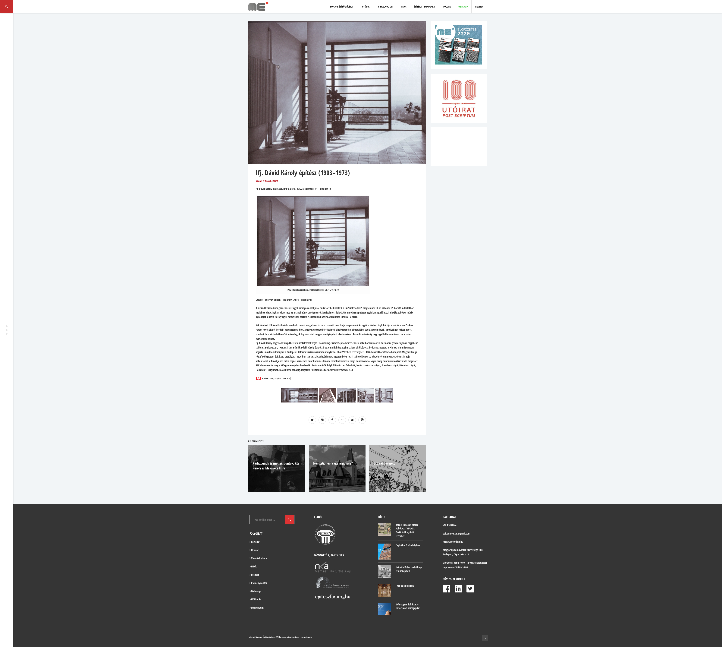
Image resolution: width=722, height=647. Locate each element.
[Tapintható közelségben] (384, 552)
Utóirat (366, 6)
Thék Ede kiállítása (405, 586)
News (404, 6)
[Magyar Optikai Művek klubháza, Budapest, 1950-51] (346, 395)
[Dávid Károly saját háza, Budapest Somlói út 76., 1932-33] (290, 395)
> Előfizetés (255, 599)
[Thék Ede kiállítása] (384, 590)
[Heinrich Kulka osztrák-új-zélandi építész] (384, 571)
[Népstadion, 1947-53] (308, 395)
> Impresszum (257, 607)
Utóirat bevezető (384, 463)
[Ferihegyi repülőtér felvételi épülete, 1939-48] (365, 395)
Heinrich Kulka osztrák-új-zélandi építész (409, 569)
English (479, 6)
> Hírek (253, 566)
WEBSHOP (463, 6)
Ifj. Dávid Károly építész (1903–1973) (303, 172)
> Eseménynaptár (258, 583)
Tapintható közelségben (408, 545)
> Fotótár (254, 574)
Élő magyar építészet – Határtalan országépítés (408, 606)
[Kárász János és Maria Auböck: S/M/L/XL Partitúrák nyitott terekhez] (384, 529)
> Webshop (255, 591)
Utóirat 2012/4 (271, 180)
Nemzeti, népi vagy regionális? (333, 463)
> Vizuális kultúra (258, 558)
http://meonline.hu (453, 541)
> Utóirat (254, 550)
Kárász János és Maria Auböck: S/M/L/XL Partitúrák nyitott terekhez (407, 530)
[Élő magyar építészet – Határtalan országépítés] (384, 609)
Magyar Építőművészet (342, 6)
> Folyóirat (255, 542)
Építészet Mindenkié (424, 6)
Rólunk (447, 6)
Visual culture (386, 6)
